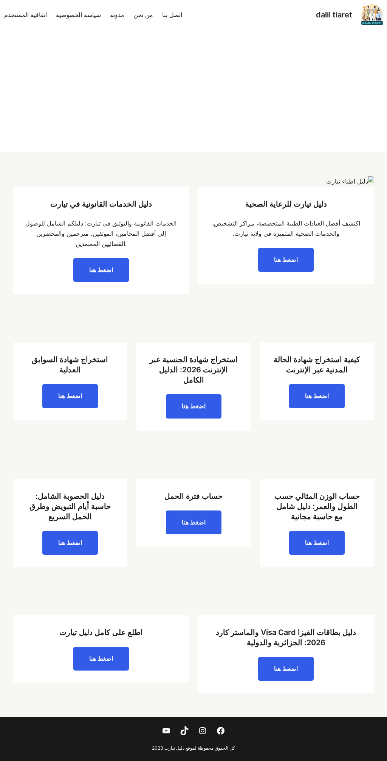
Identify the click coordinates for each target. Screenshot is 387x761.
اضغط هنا (286, 259)
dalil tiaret (334, 14)
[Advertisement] (193, 95)
